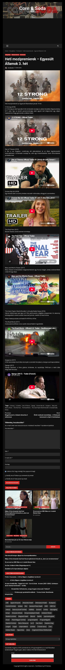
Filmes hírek (9, 507)
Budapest (52, 603)
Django (33, 405)
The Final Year (17, 407)
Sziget (15, 626)
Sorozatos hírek (45, 507)
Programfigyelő (45, 620)
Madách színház (11, 616)
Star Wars (39, 623)
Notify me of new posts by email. (16, 479)
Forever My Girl (40, 405)
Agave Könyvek (15, 603)
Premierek (22, 54)
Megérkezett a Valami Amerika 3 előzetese (16, 415)
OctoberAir (11, 68)
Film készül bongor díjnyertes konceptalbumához (20, 555)
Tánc (50, 626)
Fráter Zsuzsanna (10, 577)
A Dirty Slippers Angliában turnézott (29, 577)
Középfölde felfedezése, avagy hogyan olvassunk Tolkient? (30, 589)
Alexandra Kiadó (28, 603)
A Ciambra (18, 405)
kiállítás (31, 609)
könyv (8, 613)
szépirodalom (23, 626)
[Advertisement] (32, 31)
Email (12, 653)
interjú (8, 609)
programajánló (33, 620)
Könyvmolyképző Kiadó (32, 613)
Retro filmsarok (23, 623)
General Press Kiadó (35, 606)
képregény (53, 609)
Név (7, 451)
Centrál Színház (11, 606)
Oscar (7, 620)
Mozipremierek (15, 54)
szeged (8, 626)
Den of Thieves (26, 405)
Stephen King (49, 623)
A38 (7, 603)
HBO (46, 606)
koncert (38, 609)
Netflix (39, 616)
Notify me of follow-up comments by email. (20, 475)
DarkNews (38, 666)
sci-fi (32, 623)
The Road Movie (26, 407)
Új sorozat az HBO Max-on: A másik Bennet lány (46, 499)
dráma (20, 606)
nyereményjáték (49, 616)
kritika (46, 609)
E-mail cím (8, 458)
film (26, 606)
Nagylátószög (23, 507)
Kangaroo (48, 405)
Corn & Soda (32, 8)
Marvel (32, 616)
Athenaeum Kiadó (41, 603)
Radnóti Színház (11, 623)
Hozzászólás (9, 428)
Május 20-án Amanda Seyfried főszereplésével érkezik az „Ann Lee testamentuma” (18, 499)
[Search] (57, 46)
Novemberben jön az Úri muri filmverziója (18, 528)
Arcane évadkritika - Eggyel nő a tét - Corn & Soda (21, 583)
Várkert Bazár (10, 630)
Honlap (7, 464)
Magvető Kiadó (23, 616)
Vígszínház (20, 630)
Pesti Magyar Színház (19, 620)
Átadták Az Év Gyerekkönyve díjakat (16, 569)
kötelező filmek (46, 613)
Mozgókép (8, 54)
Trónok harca (41, 626)
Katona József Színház (20, 609)
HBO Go (52, 606)
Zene (28, 630)
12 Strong (12, 405)
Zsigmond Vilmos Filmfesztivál (41, 630)
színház (32, 626)
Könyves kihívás (17, 613)
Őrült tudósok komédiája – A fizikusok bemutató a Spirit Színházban (47, 415)
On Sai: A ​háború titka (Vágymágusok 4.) (18, 565)
